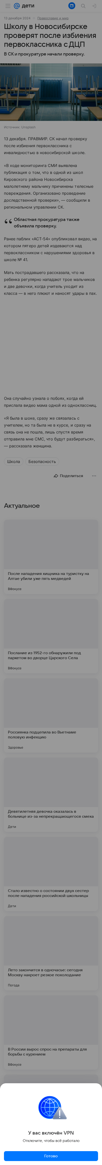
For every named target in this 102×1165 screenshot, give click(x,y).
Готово (51, 1156)
